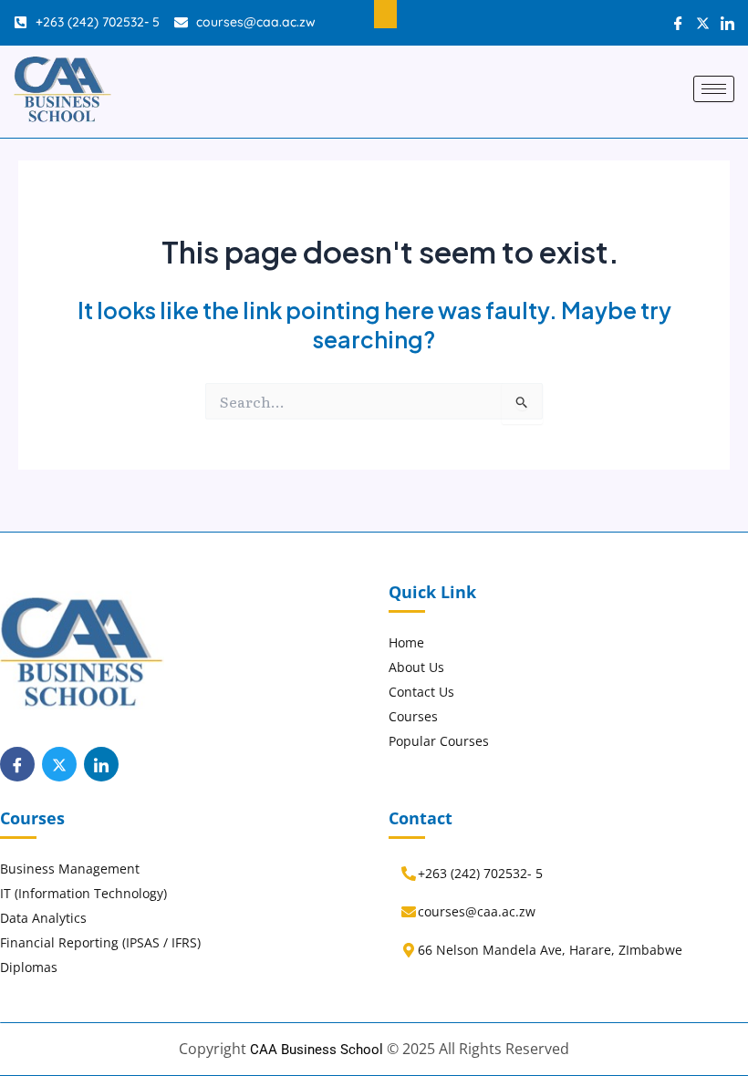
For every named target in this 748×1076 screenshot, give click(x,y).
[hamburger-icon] (713, 89)
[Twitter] (59, 764)
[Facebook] (17, 764)
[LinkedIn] (101, 764)
